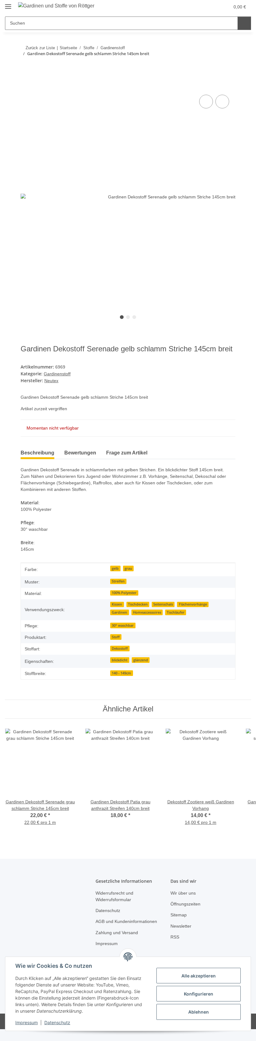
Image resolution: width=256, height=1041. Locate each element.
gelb (115, 568)
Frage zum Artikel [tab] (126, 452)
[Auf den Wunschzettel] (222, 101)
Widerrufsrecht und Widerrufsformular (114, 896)
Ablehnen (198, 1012)
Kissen (117, 604)
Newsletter (180, 926)
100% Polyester (124, 593)
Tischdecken (138, 604)
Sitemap (178, 914)
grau (128, 568)
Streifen (118, 581)
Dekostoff (120, 648)
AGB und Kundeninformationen (126, 921)
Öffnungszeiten (185, 903)
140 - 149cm (121, 673)
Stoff (116, 637)
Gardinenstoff (57, 373)
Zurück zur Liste (39, 47)
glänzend (140, 660)
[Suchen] (244, 23)
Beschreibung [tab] (37, 452)
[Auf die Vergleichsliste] (206, 101)
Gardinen (119, 612)
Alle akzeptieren (198, 975)
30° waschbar (123, 625)
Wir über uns (183, 893)
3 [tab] (134, 317)
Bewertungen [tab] (80, 452)
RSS (174, 936)
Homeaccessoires (147, 612)
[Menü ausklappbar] (8, 4)
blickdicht (119, 660)
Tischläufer (176, 612)
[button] (194, 7)
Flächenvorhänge (193, 604)
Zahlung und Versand (117, 932)
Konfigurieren (198, 993)
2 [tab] (128, 317)
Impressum (26, 1022)
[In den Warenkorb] (26, 86)
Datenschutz (57, 1022)
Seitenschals (163, 604)
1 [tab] (122, 317)
